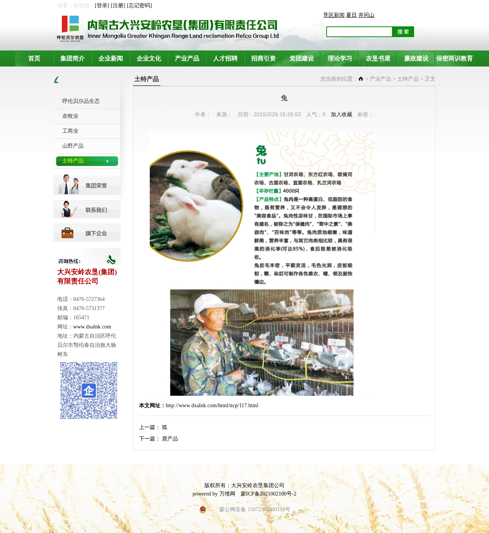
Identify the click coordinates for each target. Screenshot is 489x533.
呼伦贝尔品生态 (81, 101)
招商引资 (263, 58)
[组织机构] (86, 233)
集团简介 (72, 58)
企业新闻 (111, 58)
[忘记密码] (139, 5)
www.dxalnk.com (92, 327)
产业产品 (187, 58)
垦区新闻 (334, 15)
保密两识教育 (454, 58)
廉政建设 (416, 58)
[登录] (102, 5)
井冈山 (366, 15)
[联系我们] (86, 209)
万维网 (227, 494)
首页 (34, 58)
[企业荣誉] (86, 184)
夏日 (351, 15)
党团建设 (302, 58)
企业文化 (149, 58)
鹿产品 (170, 439)
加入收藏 (341, 114)
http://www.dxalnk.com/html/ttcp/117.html (212, 405)
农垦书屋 (378, 58)
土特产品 (73, 161)
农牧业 (70, 116)
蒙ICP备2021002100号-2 (268, 494)
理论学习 (340, 58)
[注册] (118, 5)
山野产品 (73, 146)
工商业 (70, 131)
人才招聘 (225, 58)
